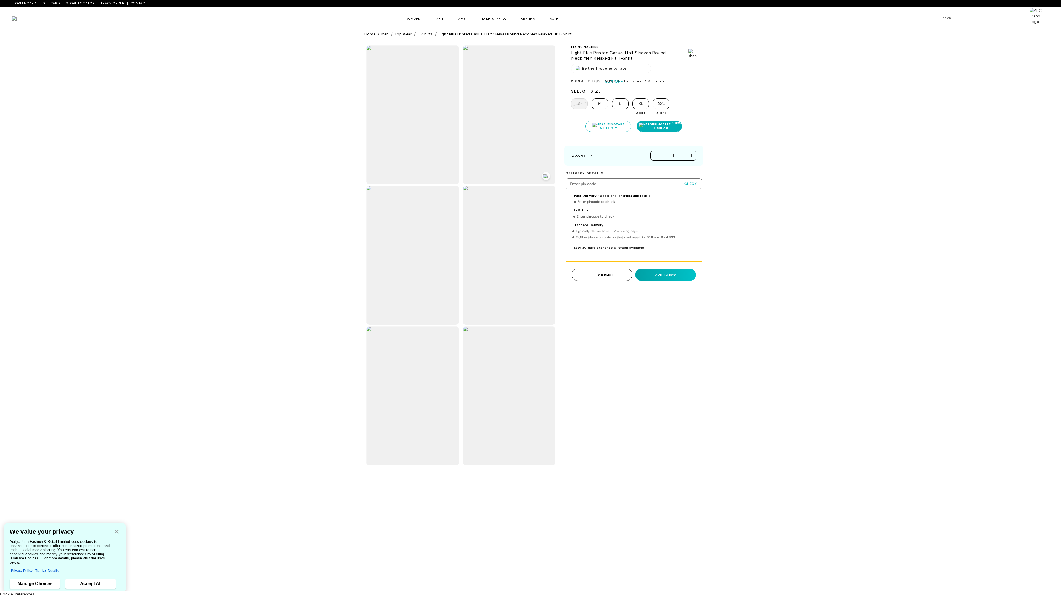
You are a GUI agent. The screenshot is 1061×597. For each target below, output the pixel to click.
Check (690, 184)
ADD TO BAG (665, 274)
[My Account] (998, 17)
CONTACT (138, 3)
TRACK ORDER (113, 3)
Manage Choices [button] (34, 583)
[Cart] (1014, 18)
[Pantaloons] (22, 19)
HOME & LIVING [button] (493, 19)
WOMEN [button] (414, 19)
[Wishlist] (983, 18)
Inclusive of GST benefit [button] (645, 81)
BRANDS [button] (528, 19)
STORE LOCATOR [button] (80, 3)
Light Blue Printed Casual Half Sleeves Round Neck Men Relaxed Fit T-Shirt (505, 34)
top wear (403, 34)
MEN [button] (439, 19)
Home (369, 34)
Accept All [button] (90, 583)
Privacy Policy (22, 571)
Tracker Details (47, 571)
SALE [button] (554, 19)
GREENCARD (25, 3)
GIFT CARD (51, 3)
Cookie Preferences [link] (17, 594)
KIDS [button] (462, 19)
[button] (116, 532)
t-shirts (425, 34)
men (385, 34)
